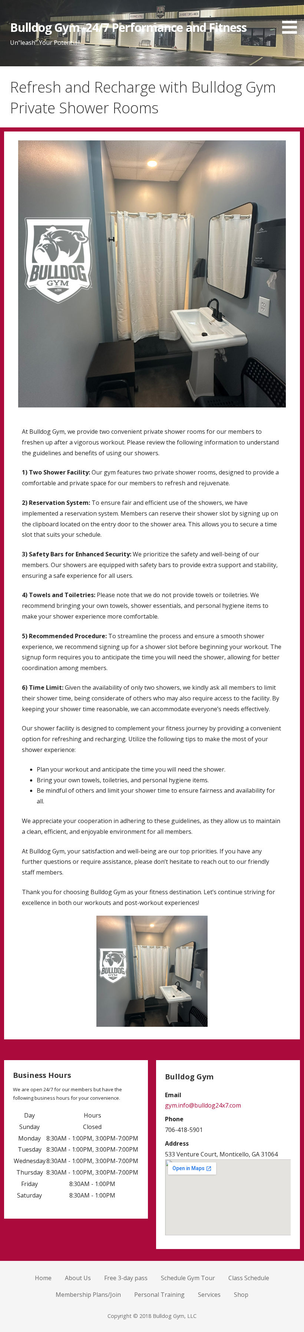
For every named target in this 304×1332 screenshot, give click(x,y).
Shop (241, 1295)
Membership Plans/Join (88, 1295)
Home (43, 1278)
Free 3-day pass (126, 1278)
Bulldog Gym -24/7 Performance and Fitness (128, 27)
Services (209, 1295)
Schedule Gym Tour (188, 1278)
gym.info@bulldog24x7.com (203, 1105)
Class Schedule (248, 1278)
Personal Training (159, 1295)
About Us (78, 1278)
